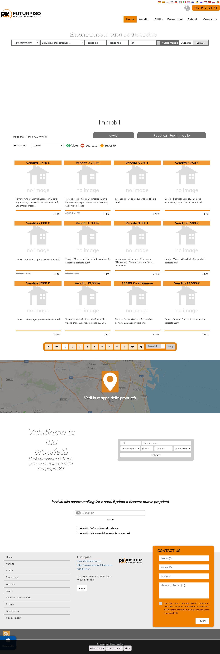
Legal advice (12, 611)
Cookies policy (13, 617)
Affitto (158, 19)
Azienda (193, 19)
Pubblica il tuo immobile (171, 135)
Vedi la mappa (170, 42)
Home (130, 19)
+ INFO (57, 214)
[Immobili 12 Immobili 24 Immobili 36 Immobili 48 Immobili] (155, 346)
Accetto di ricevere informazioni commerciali (105, 533)
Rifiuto (127, 648)
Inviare (110, 519)
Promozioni (175, 19)
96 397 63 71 (84, 569)
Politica (10, 604)
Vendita (144, 19)
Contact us (210, 19)
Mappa (82, 588)
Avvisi (9, 590)
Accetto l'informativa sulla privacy (99, 528)
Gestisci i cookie (114, 648)
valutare (156, 455)
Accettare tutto (97, 648)
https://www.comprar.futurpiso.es (94, 565)
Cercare (200, 42)
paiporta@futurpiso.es (89, 561)
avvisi (113, 135)
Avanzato (186, 42)
